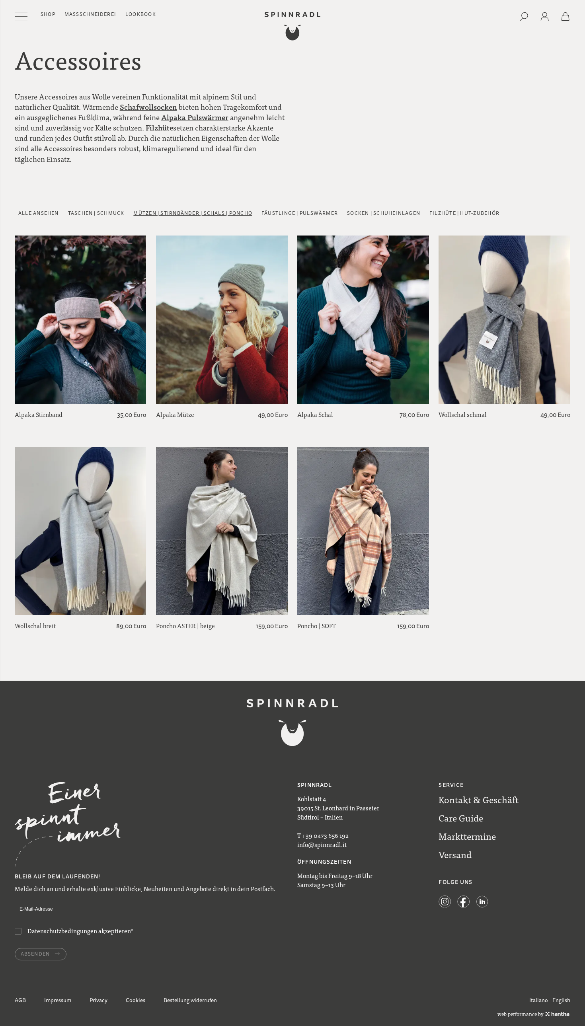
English (561, 1000)
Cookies (135, 1000)
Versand (455, 855)
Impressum (57, 1000)
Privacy (98, 1000)
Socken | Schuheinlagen (383, 213)
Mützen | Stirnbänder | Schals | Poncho (192, 213)
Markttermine (467, 836)
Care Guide (461, 818)
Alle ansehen (38, 213)
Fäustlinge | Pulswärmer (299, 213)
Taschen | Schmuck (96, 213)
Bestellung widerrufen (190, 1000)
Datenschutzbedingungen (62, 931)
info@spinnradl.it (322, 844)
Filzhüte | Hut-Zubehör (464, 213)
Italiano (538, 1000)
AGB (20, 1000)
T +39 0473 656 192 (323, 835)
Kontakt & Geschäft (479, 800)
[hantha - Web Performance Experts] (557, 1014)
